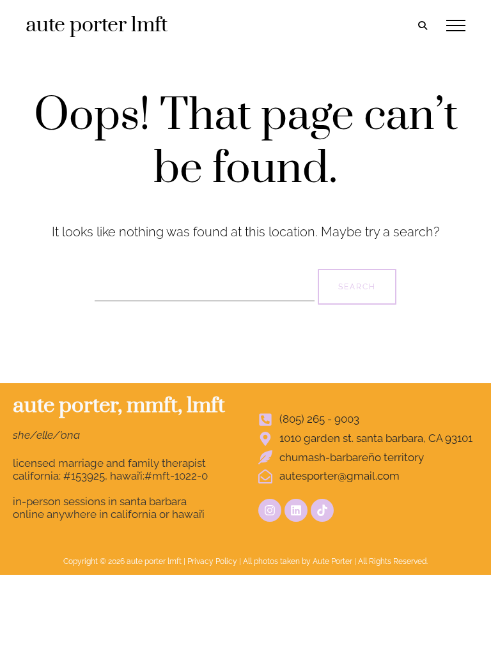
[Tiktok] (322, 510)
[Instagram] (269, 510)
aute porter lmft (97, 25)
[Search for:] (206, 285)
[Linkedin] (296, 510)
